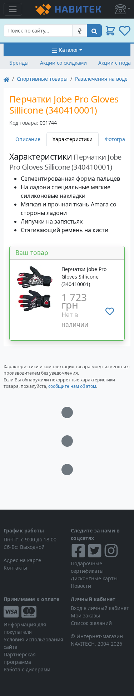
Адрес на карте (22, 560)
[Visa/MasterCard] (34, 611)
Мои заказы (85, 615)
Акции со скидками (63, 62)
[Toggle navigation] (13, 9)
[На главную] (6, 78)
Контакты (15, 567)
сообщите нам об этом (72, 386)
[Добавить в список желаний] (110, 311)
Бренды (19, 62)
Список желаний (91, 623)
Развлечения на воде (101, 78)
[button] (122, 9)
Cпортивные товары (42, 78)
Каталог (68, 49)
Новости (81, 585)
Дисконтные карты (94, 578)
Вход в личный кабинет (100, 608)
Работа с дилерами (27, 669)
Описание (27, 139)
